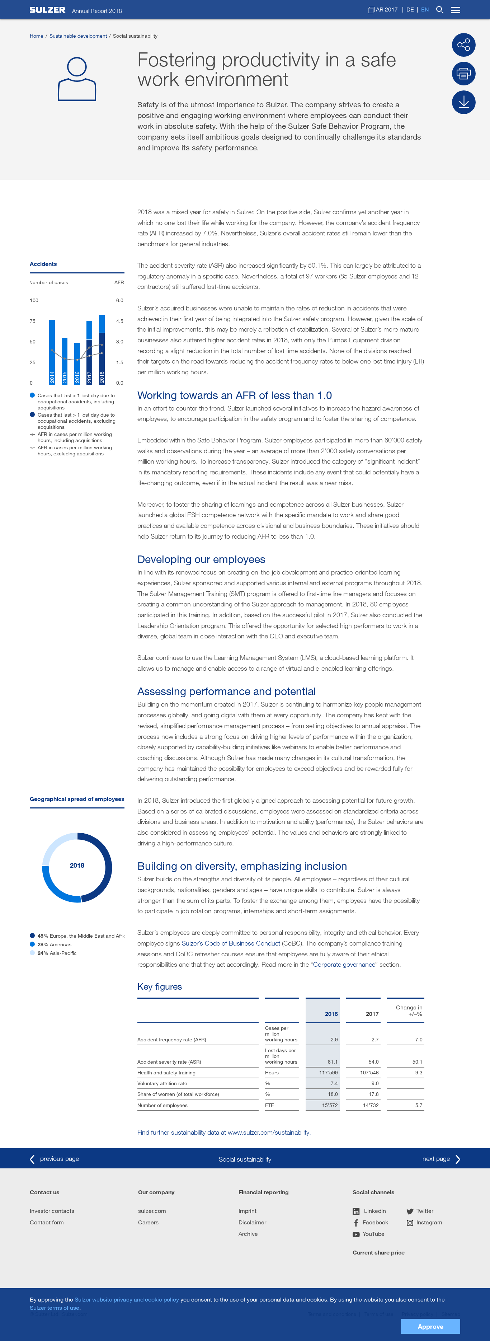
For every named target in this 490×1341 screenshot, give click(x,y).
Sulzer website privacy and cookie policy (127, 1299)
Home (36, 36)
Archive (248, 1233)
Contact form (47, 1222)
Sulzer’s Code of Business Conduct (231, 943)
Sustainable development (78, 36)
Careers (148, 1222)
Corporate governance (344, 964)
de (410, 9)
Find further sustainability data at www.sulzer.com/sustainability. (224, 1132)
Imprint (247, 1210)
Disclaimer (252, 1222)
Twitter (424, 1210)
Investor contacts (52, 1210)
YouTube (374, 1233)
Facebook (375, 1222)
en (425, 9)
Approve (430, 1326)
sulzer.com (152, 1210)
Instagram (429, 1222)
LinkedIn (374, 1210)
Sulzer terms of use (54, 1307)
